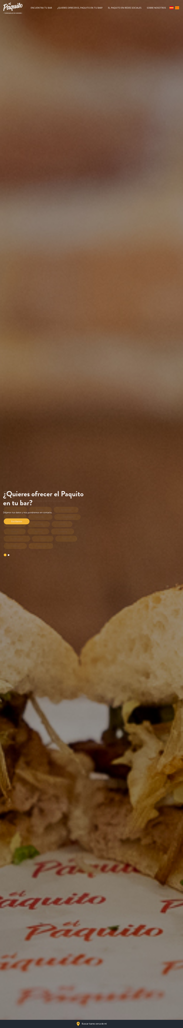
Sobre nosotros (156, 7)
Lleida (62, 524)
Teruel (42, 538)
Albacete (15, 509)
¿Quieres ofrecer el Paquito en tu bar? (80, 7)
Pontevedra (17, 538)
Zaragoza (41, 545)
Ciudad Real (67, 516)
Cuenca (14, 524)
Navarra (62, 531)
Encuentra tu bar (41, 7)
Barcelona (66, 509)
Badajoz (40, 509)
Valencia (15, 545)
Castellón (40, 516)
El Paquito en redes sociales (124, 7)
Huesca (38, 524)
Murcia (38, 531)
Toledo (66, 538)
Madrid (14, 531)
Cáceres (15, 516)
